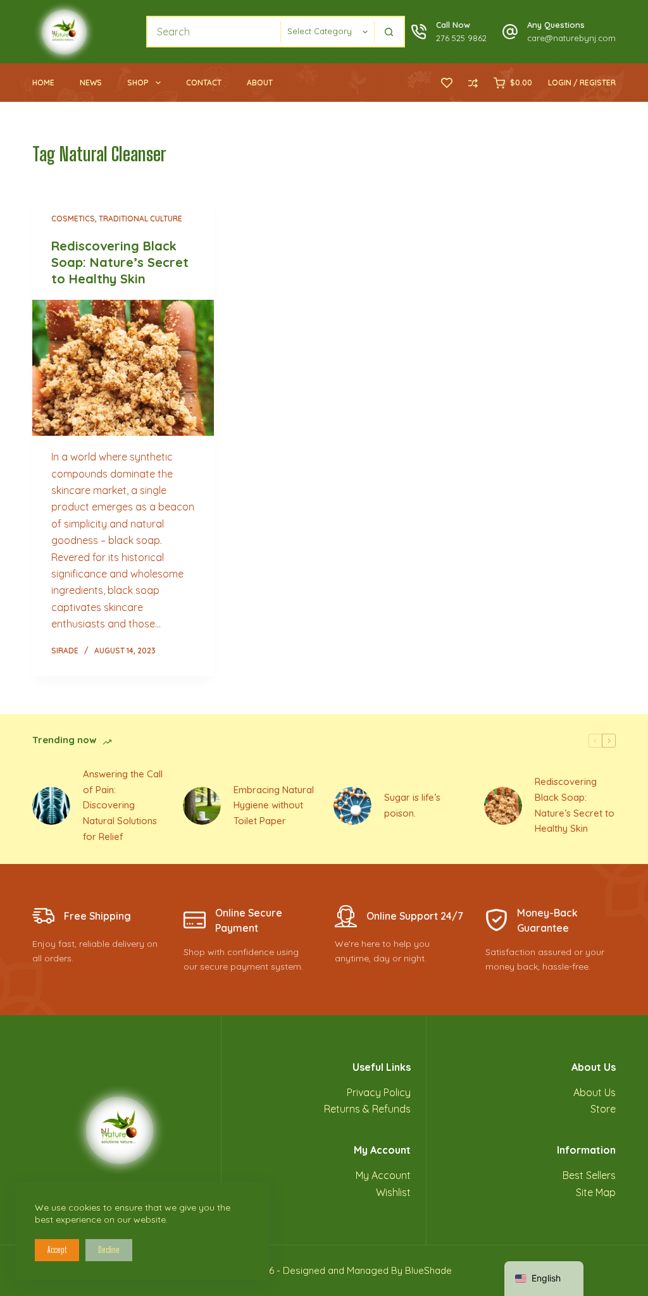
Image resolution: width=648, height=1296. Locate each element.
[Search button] (389, 31)
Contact (203, 82)
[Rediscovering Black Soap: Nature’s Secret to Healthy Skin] (123, 368)
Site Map (596, 1192)
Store (603, 1108)
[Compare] (473, 83)
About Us (594, 1092)
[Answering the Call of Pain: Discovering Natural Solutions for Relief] (51, 806)
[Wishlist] (446, 83)
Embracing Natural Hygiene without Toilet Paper (274, 805)
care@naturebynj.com (571, 38)
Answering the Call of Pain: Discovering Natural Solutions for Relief (123, 805)
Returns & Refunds (367, 1108)
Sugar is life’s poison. (412, 805)
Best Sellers (589, 1175)
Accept (56, 1250)
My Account (383, 1175)
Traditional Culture (140, 218)
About (260, 82)
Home (43, 82)
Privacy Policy (379, 1092)
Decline (109, 1250)
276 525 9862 (461, 38)
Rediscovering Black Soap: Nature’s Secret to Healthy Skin (120, 262)
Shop (138, 82)
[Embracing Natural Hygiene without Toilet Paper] (202, 806)
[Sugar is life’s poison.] (352, 806)
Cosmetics (73, 218)
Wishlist (393, 1192)
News (91, 82)
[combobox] (213, 31)
